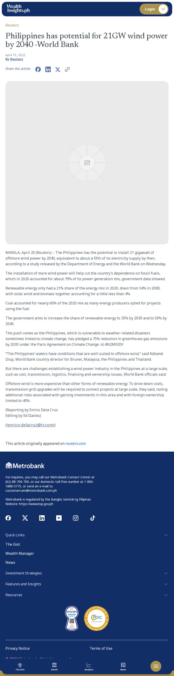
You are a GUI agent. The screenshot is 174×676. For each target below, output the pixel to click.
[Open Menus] (155, 666)
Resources (13, 594)
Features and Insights (23, 583)
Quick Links (14, 535)
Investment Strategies (23, 573)
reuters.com (75, 443)
